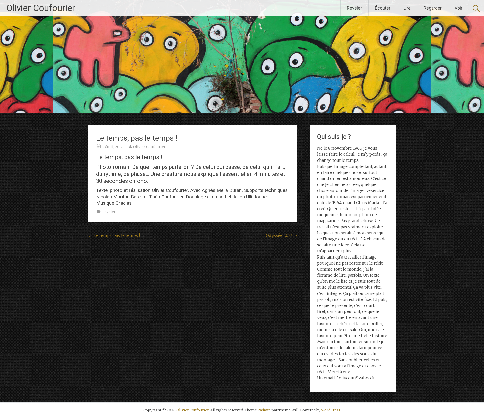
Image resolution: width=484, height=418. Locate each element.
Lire (407, 8)
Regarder (433, 8)
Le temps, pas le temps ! (114, 235)
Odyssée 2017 (281, 235)
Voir (458, 8)
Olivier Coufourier (40, 8)
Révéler (354, 8)
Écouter (382, 8)
